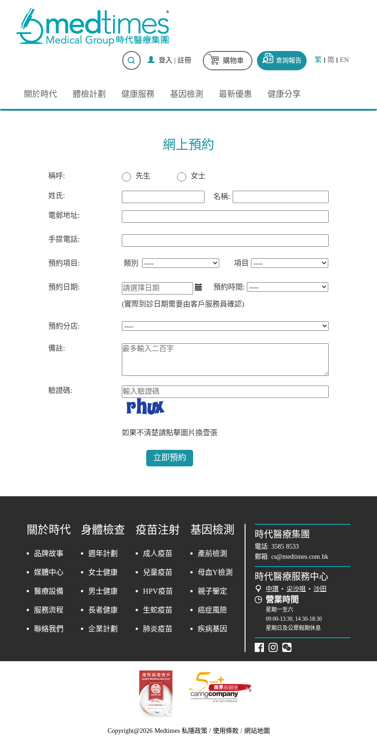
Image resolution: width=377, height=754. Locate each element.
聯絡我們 (48, 629)
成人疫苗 (157, 553)
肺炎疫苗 (157, 629)
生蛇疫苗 (157, 610)
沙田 (320, 588)
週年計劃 (103, 553)
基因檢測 (186, 94)
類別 (131, 263)
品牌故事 (48, 553)
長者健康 (103, 610)
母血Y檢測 (215, 572)
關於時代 (40, 94)
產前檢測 (212, 553)
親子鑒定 (212, 591)
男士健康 (103, 591)
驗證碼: (60, 390)
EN (344, 60)
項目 (241, 263)
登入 (165, 60)
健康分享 (284, 94)
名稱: (221, 196)
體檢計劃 (89, 94)
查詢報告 (289, 60)
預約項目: (64, 263)
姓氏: (56, 195)
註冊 (184, 60)
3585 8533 (285, 546)
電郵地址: (64, 215)
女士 (198, 176)
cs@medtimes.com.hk (299, 556)
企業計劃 (103, 629)
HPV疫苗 (158, 591)
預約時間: (229, 287)
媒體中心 (48, 572)
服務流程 (48, 610)
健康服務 (137, 94)
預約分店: (64, 326)
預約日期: (64, 287)
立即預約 (169, 457)
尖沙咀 (296, 588)
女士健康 (103, 572)
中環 (272, 588)
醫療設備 (48, 591)
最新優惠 (235, 94)
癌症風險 (212, 610)
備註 (55, 348)
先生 (143, 176)
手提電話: (64, 239)
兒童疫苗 (157, 572)
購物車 (233, 60)
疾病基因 (212, 629)
